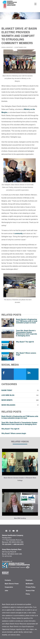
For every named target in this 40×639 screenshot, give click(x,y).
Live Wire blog (20, 395)
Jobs (6, 590)
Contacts (8, 580)
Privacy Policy (30, 587)
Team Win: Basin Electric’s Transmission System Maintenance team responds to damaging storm (26, 333)
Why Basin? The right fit (25, 342)
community (18, 233)
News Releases (20, 405)
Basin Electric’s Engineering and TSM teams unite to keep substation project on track (26, 321)
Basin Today (20, 390)
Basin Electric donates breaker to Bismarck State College (20, 479)
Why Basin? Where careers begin (26, 354)
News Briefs (20, 400)
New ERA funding (20, 518)
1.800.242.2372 (18, 544)
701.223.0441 (7, 544)
